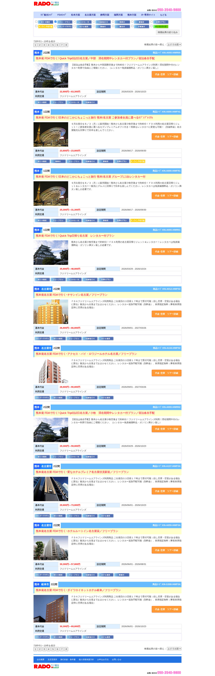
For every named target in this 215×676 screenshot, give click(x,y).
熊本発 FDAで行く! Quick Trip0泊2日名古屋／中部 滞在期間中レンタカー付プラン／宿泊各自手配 (95, 58)
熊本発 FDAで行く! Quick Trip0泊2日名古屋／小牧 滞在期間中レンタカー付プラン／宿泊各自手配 (95, 412)
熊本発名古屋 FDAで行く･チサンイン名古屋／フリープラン (72, 294)
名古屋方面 (90, 15)
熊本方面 (131, 15)
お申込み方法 (103, 659)
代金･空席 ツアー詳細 (166, 74)
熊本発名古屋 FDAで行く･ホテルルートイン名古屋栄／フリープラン (77, 531)
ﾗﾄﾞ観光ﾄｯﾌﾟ (47, 15)
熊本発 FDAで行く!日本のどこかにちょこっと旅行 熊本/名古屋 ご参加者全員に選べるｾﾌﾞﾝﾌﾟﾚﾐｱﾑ (94, 117)
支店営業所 (52, 659)
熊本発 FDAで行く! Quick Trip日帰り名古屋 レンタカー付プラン (75, 235)
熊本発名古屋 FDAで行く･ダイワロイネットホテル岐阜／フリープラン (78, 590)
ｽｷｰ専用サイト (148, 15)
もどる (163, 15)
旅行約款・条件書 (68, 659)
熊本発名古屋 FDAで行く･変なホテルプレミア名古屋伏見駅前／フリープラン (82, 472)
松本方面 (75, 15)
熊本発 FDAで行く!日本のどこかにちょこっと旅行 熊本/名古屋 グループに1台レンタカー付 (90, 176)
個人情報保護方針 (86, 659)
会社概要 (40, 659)
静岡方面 (104, 15)
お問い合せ (116, 659)
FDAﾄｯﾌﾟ (61, 15)
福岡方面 (118, 15)
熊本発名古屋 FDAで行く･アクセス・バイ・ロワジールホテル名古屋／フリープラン (86, 353)
